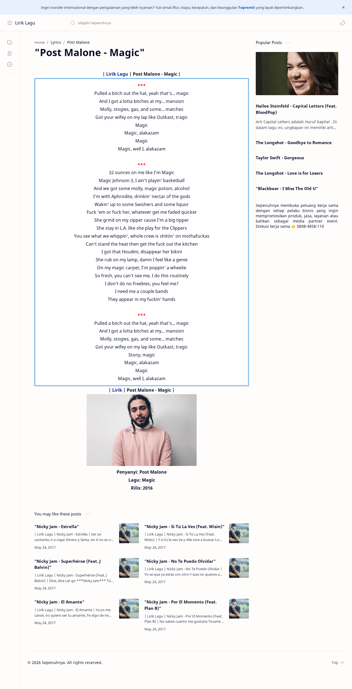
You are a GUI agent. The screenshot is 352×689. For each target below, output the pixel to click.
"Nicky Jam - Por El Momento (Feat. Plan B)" (180, 605)
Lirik (117, 390)
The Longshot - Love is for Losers (289, 173)
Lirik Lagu (25, 23)
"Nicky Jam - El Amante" (59, 602)
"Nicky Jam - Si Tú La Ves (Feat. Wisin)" (184, 526)
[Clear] (156, 23)
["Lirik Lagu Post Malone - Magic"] (142, 430)
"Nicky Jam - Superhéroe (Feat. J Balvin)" (67, 564)
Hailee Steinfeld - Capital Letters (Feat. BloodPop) (296, 109)
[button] (342, 23)
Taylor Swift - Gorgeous (280, 157)
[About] (9, 53)
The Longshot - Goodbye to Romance (294, 142)
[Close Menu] (343, 7)
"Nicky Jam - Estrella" (56, 526)
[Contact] (9, 64)
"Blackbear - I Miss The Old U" (287, 188)
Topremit (246, 7)
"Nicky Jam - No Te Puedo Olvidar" (180, 561)
